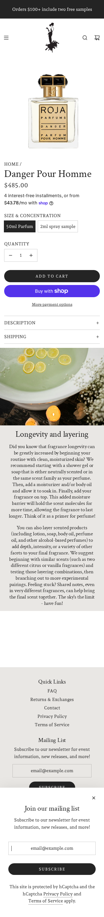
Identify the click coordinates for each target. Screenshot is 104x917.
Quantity (16, 243)
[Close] (94, 798)
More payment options (52, 304)
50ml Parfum (19, 226)
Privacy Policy (58, 894)
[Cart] (97, 38)
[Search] (85, 38)
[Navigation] (6, 38)
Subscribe (52, 869)
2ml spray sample (57, 226)
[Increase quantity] (31, 255)
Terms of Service (45, 900)
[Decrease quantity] (10, 255)
